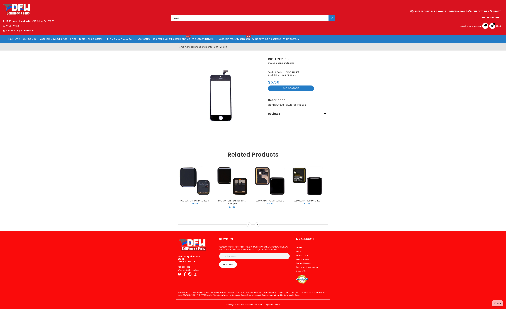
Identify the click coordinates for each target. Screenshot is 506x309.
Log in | (463, 26)
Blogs (298, 251)
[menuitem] (11, 39)
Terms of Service (303, 263)
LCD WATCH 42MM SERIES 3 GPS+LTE (232, 202)
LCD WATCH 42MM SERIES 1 (307, 200)
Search (299, 247)
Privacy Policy (302, 255)
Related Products (253, 154)
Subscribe (228, 264)
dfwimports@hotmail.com (20, 30)
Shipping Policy (302, 259)
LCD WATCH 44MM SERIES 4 (194, 200)
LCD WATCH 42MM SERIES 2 (270, 200)
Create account (474, 26)
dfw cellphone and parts (281, 63)
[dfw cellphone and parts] (17, 15)
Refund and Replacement (307, 267)
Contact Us (301, 271)
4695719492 (12, 25)
